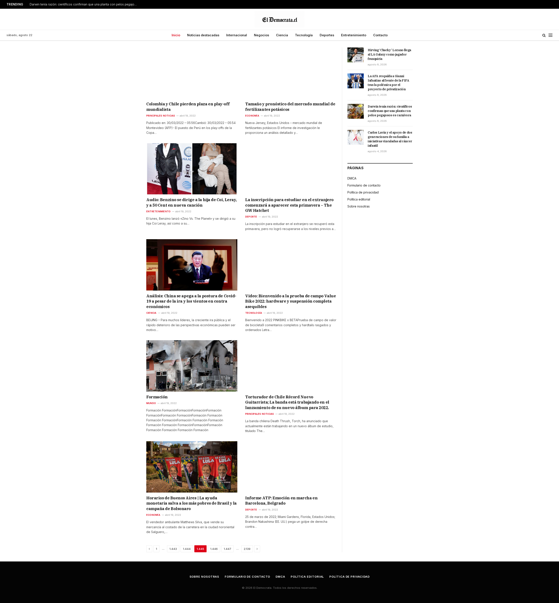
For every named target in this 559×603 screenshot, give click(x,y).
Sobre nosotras (358, 206)
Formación (157, 396)
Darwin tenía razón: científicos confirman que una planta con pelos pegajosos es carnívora (84, 4)
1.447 (227, 549)
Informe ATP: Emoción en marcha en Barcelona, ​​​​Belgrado (281, 500)
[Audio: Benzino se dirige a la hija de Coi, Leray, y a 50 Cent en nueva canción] (191, 168)
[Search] (544, 35)
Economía (252, 115)
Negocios (261, 35)
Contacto (380, 35)
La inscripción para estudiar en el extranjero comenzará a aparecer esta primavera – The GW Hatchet (289, 205)
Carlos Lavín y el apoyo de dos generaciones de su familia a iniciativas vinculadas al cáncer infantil (390, 139)
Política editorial (358, 199)
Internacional (236, 35)
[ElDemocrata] (279, 19)
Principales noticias (160, 115)
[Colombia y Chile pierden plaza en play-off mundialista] (191, 73)
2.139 (247, 549)
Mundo (151, 403)
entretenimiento (158, 211)
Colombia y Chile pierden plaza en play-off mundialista (187, 106)
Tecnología (304, 35)
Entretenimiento (353, 35)
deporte (251, 216)
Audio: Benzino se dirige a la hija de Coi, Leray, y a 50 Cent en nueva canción (191, 202)
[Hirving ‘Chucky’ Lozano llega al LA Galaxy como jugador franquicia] (355, 54)
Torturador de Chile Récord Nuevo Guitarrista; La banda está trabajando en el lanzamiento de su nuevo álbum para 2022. (287, 402)
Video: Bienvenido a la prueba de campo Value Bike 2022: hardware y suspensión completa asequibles (290, 301)
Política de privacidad (363, 192)
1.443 (173, 549)
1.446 (214, 549)
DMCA (351, 178)
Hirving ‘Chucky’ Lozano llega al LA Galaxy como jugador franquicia (389, 54)
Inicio (176, 35)
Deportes (327, 35)
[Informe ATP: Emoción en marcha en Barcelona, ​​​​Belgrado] (290, 466)
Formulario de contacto (364, 185)
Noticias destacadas (203, 35)
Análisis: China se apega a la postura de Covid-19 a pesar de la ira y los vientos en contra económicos (191, 301)
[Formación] (191, 365)
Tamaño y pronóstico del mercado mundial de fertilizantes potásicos (290, 106)
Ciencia (282, 35)
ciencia (151, 312)
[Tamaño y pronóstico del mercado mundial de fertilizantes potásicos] (290, 73)
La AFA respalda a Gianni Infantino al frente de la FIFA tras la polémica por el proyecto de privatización (388, 82)
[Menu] (550, 35)
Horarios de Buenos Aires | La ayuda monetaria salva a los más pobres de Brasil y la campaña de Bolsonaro (191, 503)
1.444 (187, 549)
